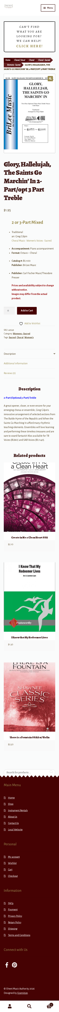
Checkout (13, 876)
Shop (10, 804)
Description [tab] (10, 354)
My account (14, 857)
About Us (12, 816)
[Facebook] (7, 965)
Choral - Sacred (44, 60)
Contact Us (13, 823)
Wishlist (12, 863)
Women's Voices (34, 240)
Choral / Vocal (19, 60)
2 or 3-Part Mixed (27, 222)
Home (7, 60)
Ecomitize (22, 993)
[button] (50, 78)
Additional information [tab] (16, 363)
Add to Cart (27, 310)
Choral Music (18, 240)
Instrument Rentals (18, 810)
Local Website (15, 829)
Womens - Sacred (13, 65)
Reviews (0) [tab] (10, 373)
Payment (13, 909)
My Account (10, 1006)
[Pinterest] (14, 965)
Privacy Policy (15, 916)
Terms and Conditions (19, 935)
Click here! (29, 46)
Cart (10, 869)
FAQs (10, 903)
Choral (31, 60)
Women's (29, 337)
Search (29, 1006)
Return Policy (14, 922)
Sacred (47, 240)
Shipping (12, 928)
